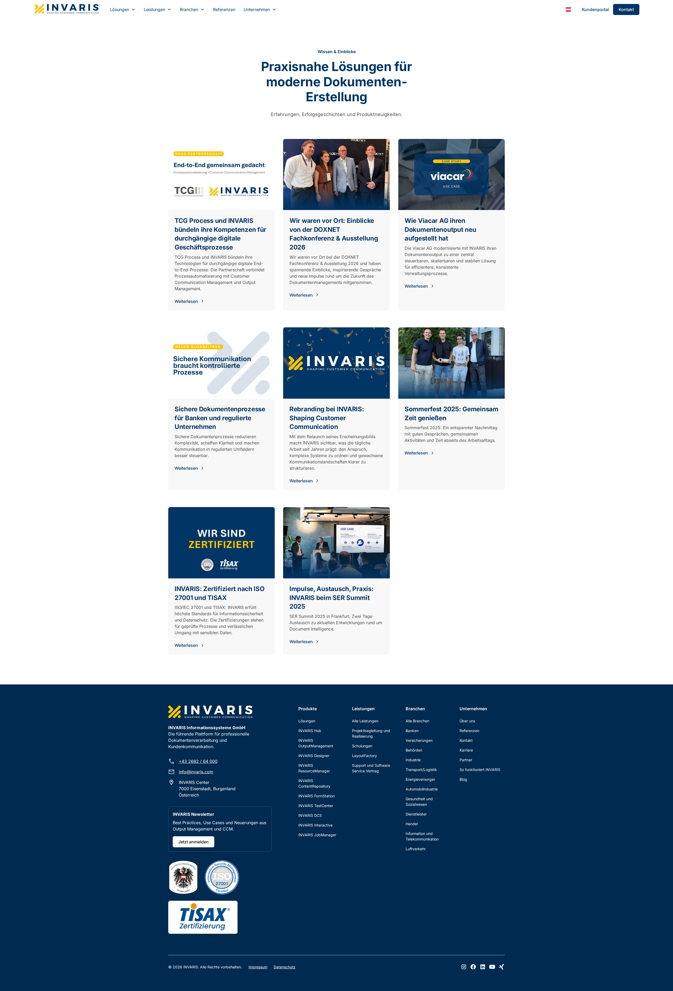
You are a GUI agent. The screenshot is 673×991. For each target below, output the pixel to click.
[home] (66, 9)
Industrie (413, 760)
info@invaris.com (196, 771)
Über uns (467, 721)
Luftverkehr (416, 849)
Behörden (414, 750)
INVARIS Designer (313, 755)
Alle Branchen (417, 721)
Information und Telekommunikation (422, 836)
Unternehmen (257, 9)
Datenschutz (284, 967)
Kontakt (626, 9)
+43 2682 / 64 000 (198, 761)
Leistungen (154, 9)
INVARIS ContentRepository (314, 783)
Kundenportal (595, 9)
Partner (466, 760)
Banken (412, 730)
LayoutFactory (364, 755)
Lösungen (119, 9)
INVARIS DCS (310, 815)
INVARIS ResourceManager (314, 768)
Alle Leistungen (365, 721)
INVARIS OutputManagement (315, 743)
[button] (123, 9)
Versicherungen (419, 740)
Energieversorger (420, 779)
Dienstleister (416, 814)
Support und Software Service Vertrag (371, 768)
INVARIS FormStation (316, 796)
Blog (463, 779)
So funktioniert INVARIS (480, 769)
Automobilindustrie (422, 789)
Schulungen (362, 746)
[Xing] (501, 967)
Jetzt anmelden (193, 841)
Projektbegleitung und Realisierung (371, 733)
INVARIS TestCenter (315, 805)
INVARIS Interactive (315, 825)
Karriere (466, 750)
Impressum (257, 967)
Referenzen (224, 9)
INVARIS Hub (309, 730)
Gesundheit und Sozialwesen (419, 802)
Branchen (189, 9)
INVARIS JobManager (317, 835)
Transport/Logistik (421, 769)
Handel (412, 824)
